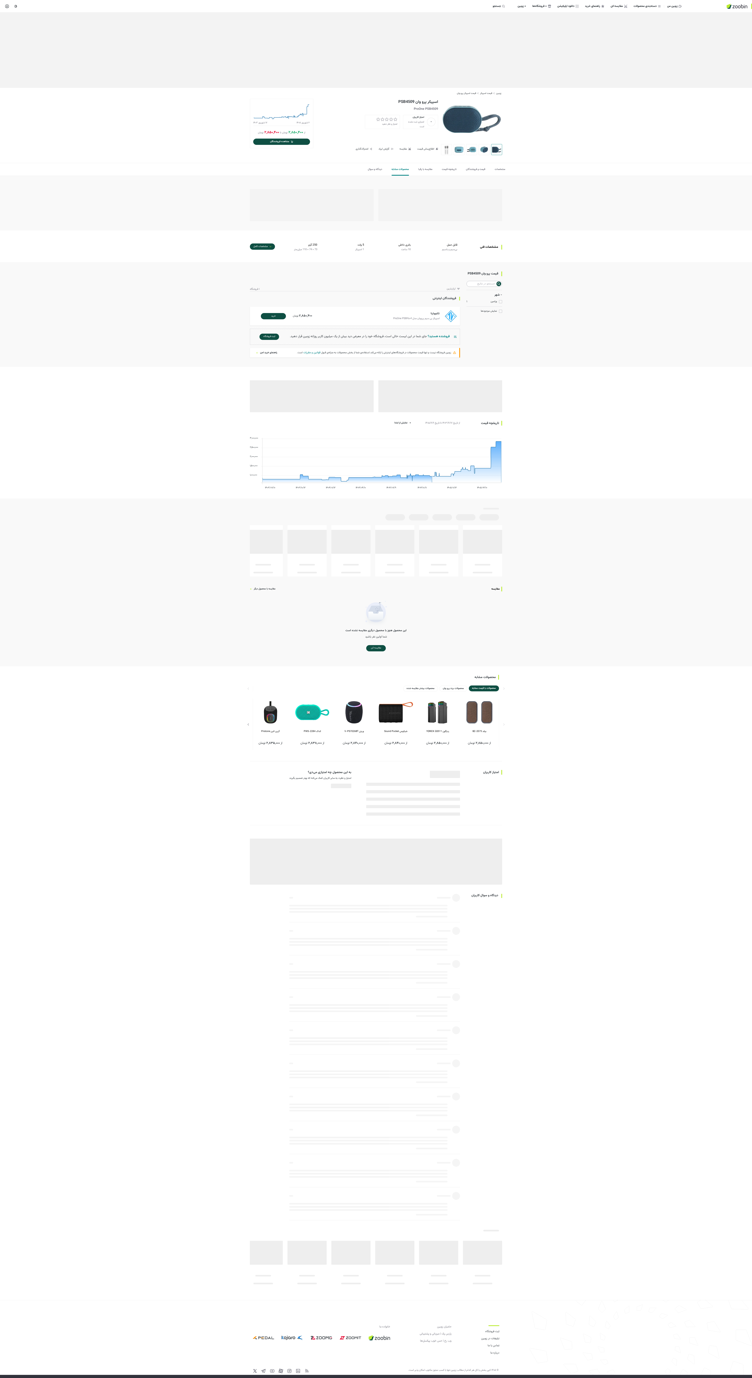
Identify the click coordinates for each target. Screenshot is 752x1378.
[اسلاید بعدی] (248, 724)
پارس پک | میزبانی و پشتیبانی (435, 1333)
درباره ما (494, 1352)
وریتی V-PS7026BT (354, 731)
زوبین (498, 93)
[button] (355, 316)
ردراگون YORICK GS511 (437, 731)
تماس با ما (493, 1345)
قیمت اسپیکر (486, 93)
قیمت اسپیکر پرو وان (466, 93)
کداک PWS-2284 (312, 731)
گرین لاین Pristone (270, 731)
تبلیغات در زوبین (490, 1338)
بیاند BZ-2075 (479, 731)
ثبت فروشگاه (492, 1331)
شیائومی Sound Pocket (395, 731)
